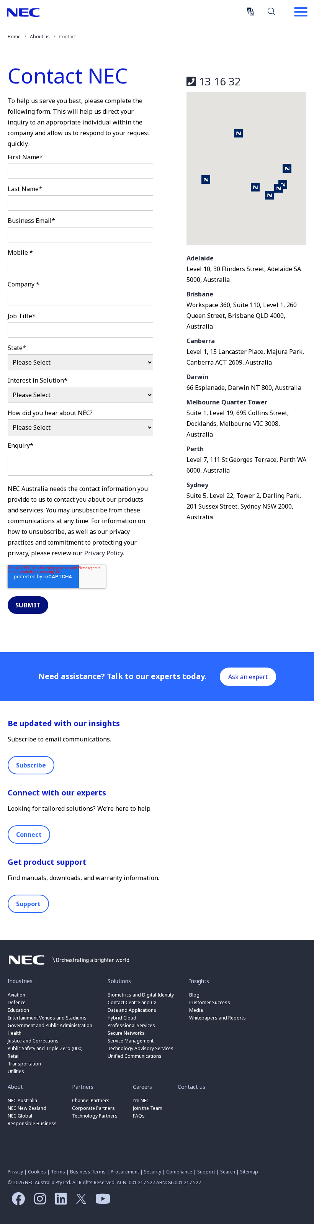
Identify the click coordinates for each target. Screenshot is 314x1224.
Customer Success (210, 1002)
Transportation (24, 1063)
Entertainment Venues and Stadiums (47, 1018)
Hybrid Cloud (122, 1018)
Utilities (16, 1071)
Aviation (16, 995)
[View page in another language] (250, 11)
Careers (142, 1086)
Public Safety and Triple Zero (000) (45, 1048)
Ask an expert (248, 677)
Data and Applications (132, 1010)
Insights (199, 981)
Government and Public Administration (50, 1025)
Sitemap (249, 1171)
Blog (194, 995)
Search (272, 11)
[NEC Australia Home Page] (69, 966)
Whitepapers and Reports (217, 1018)
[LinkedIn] (59, 1201)
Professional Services (131, 1025)
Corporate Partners (93, 1108)
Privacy (15, 1171)
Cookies (37, 1171)
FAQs (139, 1116)
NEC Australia (23, 12)
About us (40, 36)
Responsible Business (32, 1123)
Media (196, 1010)
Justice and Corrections (33, 1040)
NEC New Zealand (27, 1108)
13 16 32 (218, 81)
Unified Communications (135, 1056)
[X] (79, 1201)
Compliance (179, 1171)
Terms (58, 1171)
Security (152, 1171)
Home (14, 36)
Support (28, 904)
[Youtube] (101, 1201)
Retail (14, 1056)
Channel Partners (91, 1100)
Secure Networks (126, 1033)
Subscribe (31, 765)
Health (14, 1033)
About (15, 1086)
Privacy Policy (103, 553)
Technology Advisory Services (140, 1048)
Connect (29, 834)
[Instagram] (38, 1201)
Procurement (125, 1171)
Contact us (191, 1086)
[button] (255, 187)
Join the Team (147, 1108)
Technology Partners (95, 1116)
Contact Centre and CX (132, 1002)
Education (18, 1010)
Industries (20, 981)
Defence (17, 1002)
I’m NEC (141, 1100)
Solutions (119, 981)
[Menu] (300, 12)
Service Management (131, 1040)
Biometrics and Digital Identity (141, 995)
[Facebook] (16, 1201)
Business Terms (88, 1171)
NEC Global (20, 1116)
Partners (82, 1086)
